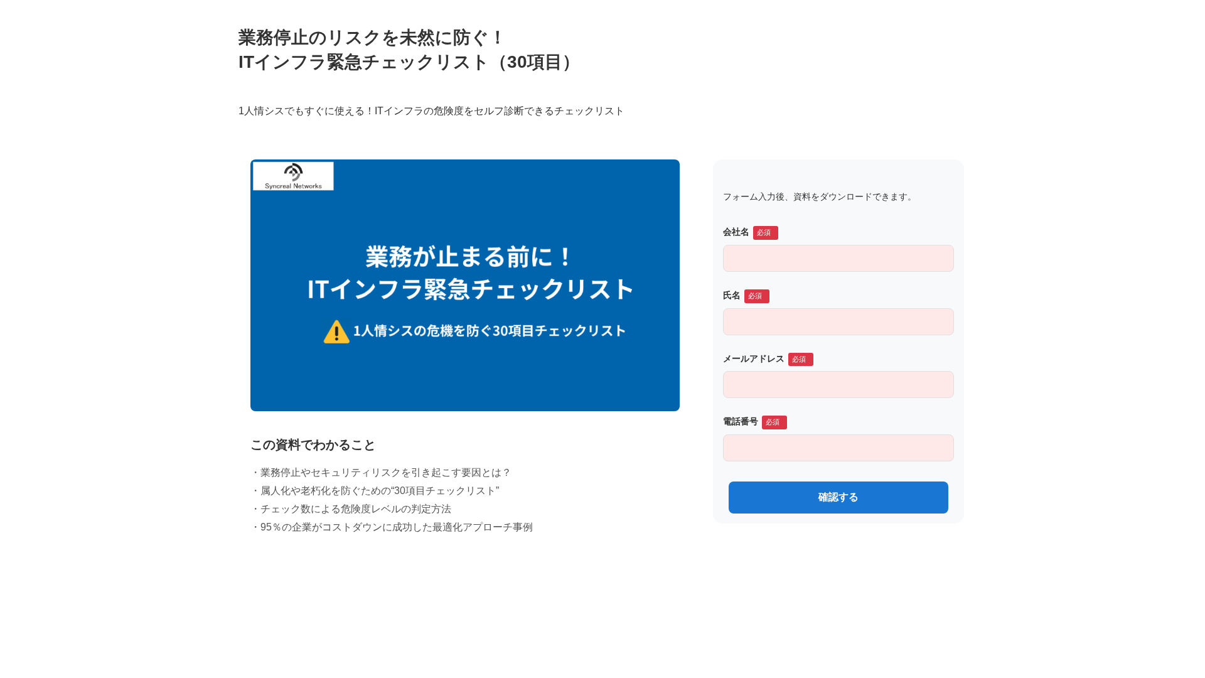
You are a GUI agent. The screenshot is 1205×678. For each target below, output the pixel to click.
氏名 (732, 295)
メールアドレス (754, 358)
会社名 (736, 232)
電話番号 (740, 421)
